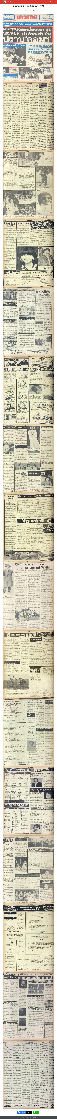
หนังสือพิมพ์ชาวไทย (41, 10)
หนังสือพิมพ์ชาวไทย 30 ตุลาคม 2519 (28, 6)
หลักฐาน (33, 10)
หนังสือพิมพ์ (28, 10)
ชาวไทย (15, 10)
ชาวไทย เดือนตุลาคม (21, 10)
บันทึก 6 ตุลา (10, 2)
